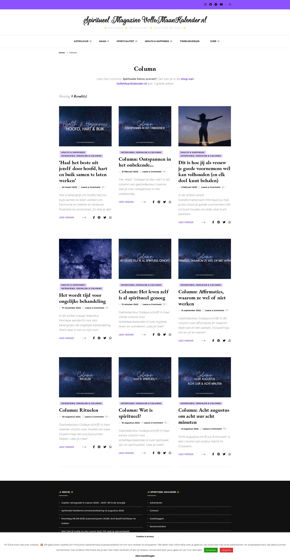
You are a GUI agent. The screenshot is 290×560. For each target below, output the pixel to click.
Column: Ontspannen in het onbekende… (145, 162)
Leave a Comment (90, 187)
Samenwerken (158, 526)
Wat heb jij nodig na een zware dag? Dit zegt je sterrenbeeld (95, 531)
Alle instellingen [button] (145, 555)
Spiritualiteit (125, 41)
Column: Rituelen (78, 410)
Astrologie (81, 41)
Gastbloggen (157, 518)
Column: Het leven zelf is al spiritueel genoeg (143, 294)
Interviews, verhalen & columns (81, 156)
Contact (154, 510)
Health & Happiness (157, 41)
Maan (102, 41)
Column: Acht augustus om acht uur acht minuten (203, 416)
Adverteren (156, 502)
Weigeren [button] (226, 550)
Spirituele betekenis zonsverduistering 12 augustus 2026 (92, 510)
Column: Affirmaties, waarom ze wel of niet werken (202, 297)
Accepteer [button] (211, 550)
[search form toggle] (230, 4)
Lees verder (66, 217)
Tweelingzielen (189, 41)
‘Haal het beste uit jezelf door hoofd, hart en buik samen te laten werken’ (83, 171)
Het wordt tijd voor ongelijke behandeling (82, 298)
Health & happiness (73, 152)
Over (213, 41)
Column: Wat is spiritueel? (136, 413)
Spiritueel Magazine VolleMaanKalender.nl (145, 20)
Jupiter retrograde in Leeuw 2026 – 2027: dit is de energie (93, 502)
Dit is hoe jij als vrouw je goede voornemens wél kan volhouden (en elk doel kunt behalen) (204, 171)
